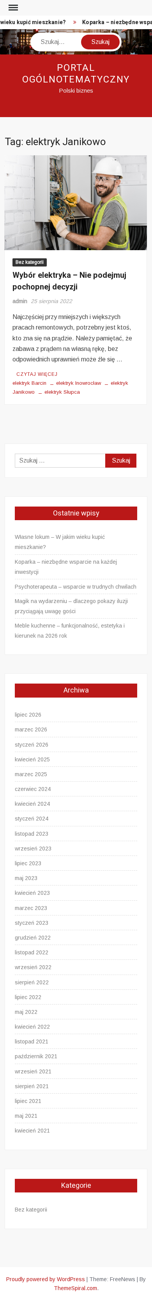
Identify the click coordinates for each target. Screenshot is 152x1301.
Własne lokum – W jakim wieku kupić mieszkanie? (60, 542)
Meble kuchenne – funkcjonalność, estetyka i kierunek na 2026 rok (70, 630)
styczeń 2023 (31, 923)
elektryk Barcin (29, 383)
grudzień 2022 (33, 938)
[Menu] (12, 8)
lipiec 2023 (28, 863)
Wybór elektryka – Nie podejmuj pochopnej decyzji (69, 281)
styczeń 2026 (31, 745)
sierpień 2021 (32, 1086)
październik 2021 (36, 1056)
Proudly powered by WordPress (45, 1279)
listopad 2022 (31, 952)
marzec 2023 (31, 908)
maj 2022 (26, 1012)
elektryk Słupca (62, 392)
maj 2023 (26, 878)
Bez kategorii (30, 262)
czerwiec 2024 (33, 789)
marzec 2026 (31, 729)
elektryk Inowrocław (78, 383)
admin (19, 301)
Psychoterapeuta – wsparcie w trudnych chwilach (75, 587)
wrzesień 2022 (33, 967)
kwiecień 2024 (32, 804)
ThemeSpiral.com (75, 1288)
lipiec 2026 (28, 715)
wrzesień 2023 (33, 848)
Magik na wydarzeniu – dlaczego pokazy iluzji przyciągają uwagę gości (71, 606)
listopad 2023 (31, 834)
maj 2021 (26, 1116)
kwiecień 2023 (32, 893)
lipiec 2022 (28, 997)
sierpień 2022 (32, 982)
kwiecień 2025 (32, 759)
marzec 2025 (31, 774)
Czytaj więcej (37, 374)
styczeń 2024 (31, 818)
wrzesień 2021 (33, 1071)
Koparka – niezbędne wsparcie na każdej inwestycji (66, 567)
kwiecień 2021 (32, 1130)
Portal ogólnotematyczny (76, 73)
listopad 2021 (31, 1041)
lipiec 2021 (28, 1101)
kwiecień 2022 (32, 1027)
